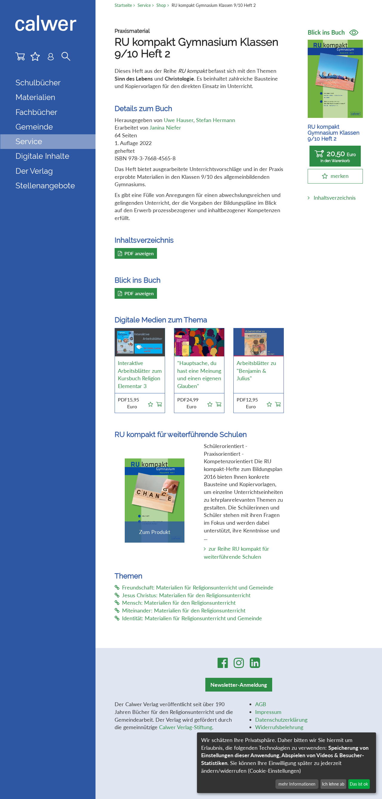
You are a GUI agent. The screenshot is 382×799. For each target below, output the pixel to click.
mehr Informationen (296, 783)
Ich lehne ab (333, 783)
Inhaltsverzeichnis (335, 197)
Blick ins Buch (327, 32)
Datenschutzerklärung (281, 719)
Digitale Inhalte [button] (42, 156)
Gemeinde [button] (34, 126)
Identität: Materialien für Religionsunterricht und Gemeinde (192, 618)
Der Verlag (34, 171)
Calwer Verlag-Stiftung (185, 727)
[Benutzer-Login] (51, 58)
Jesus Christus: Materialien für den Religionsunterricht (186, 595)
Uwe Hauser (178, 120)
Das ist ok (359, 783)
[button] (151, 403)
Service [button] (29, 141)
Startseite (123, 5)
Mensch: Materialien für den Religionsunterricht (178, 602)
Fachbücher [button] (36, 112)
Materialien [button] (35, 97)
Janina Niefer (165, 127)
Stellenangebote (45, 185)
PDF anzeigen (139, 253)
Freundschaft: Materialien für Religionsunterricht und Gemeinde (197, 587)
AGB (260, 704)
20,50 (338, 156)
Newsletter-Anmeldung (238, 684)
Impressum (268, 712)
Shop (161, 5)
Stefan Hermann (215, 120)
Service (144, 5)
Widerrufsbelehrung (279, 727)
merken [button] (340, 176)
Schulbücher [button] (38, 82)
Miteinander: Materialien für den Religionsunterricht (183, 610)
